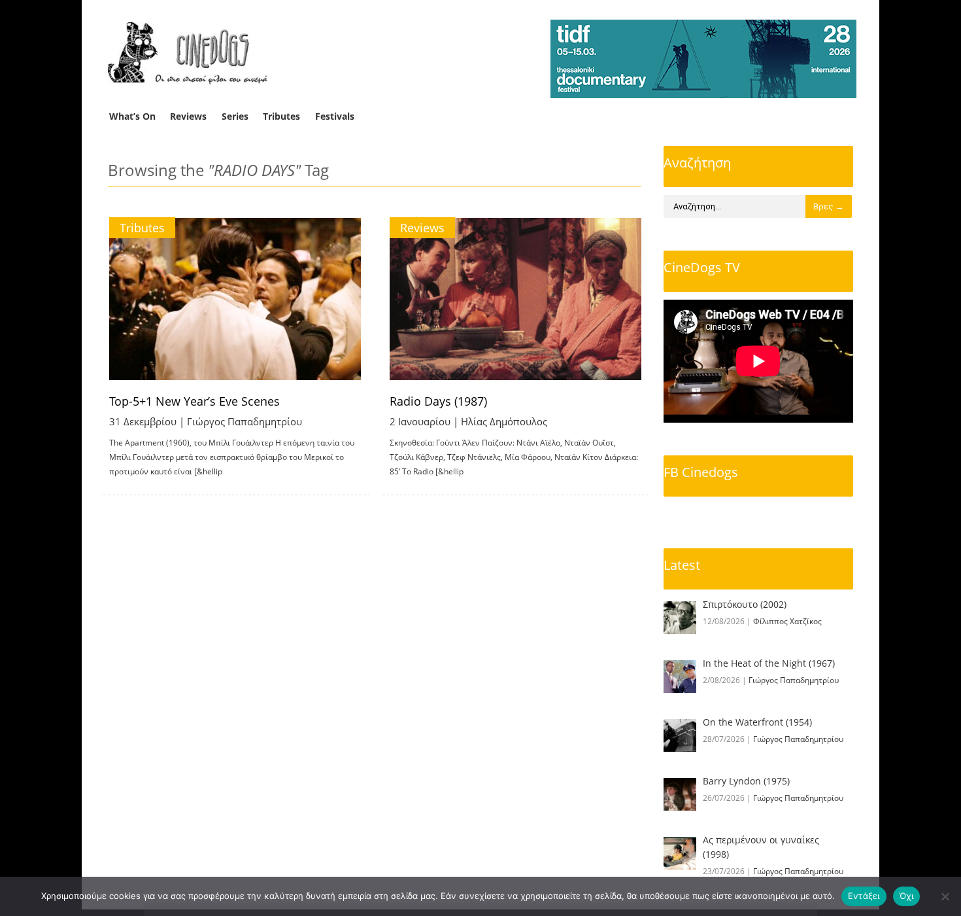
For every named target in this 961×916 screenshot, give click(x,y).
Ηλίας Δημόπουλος (504, 421)
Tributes (281, 116)
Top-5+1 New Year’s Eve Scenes (194, 401)
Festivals (334, 116)
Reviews (188, 116)
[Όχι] (944, 896)
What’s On (132, 116)
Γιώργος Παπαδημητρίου (244, 421)
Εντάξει (864, 895)
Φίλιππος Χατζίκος (787, 621)
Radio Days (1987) (438, 401)
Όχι (907, 895)
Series (235, 116)
